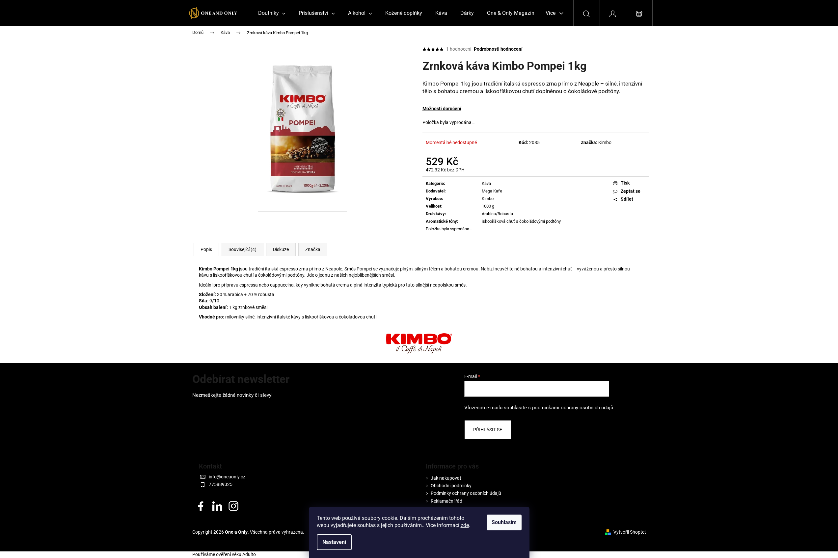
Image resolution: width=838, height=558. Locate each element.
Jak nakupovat (446, 478)
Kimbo (604, 142)
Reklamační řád (446, 501)
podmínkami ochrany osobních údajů (572, 408)
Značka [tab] (312, 249)
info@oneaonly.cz (227, 476)
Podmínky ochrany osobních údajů (466, 493)
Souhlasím (504, 522)
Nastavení (334, 542)
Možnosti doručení (441, 108)
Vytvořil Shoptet (629, 532)
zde (465, 525)
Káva (486, 183)
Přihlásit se (487, 429)
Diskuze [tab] (281, 249)
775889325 (220, 484)
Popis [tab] (206, 249)
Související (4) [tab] (243, 249)
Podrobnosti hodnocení (498, 49)
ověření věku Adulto (236, 554)
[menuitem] (272, 13)
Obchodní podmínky (451, 485)
